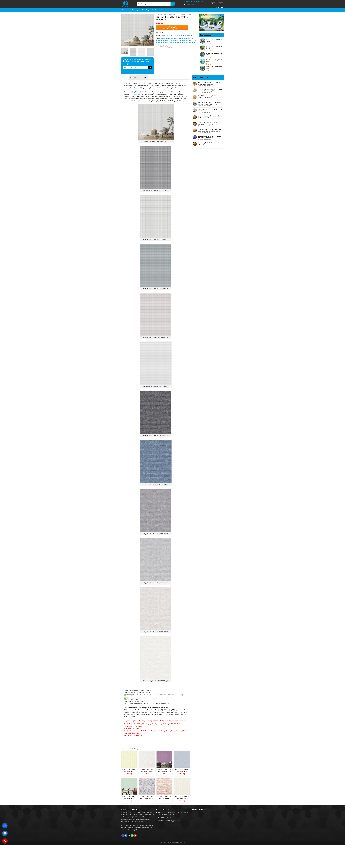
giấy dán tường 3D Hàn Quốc (168, 38)
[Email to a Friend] (164, 46)
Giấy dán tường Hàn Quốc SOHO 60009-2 (129, 770)
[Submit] (173, 4)
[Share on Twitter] (161, 46)
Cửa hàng (145, 10)
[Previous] (124, 30)
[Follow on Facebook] (122, 835)
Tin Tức (154, 10)
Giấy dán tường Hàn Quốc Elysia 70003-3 (164, 797)
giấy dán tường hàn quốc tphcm (185, 42)
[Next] (150, 30)
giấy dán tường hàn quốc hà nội (186, 40)
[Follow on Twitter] (125, 835)
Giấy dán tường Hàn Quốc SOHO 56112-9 (164, 770)
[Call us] (132, 835)
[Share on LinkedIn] (170, 46)
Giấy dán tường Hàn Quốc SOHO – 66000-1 (147, 770)
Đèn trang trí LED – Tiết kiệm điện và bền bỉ (209, 143)
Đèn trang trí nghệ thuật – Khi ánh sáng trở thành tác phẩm (210, 90)
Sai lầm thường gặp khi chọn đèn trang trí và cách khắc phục (209, 103)
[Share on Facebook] (158, 46)
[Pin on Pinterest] (167, 46)
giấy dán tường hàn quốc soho (165, 42)
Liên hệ (163, 10)
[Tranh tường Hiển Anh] (127, 4)
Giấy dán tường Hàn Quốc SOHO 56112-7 (129, 797)
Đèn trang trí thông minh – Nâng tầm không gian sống (209, 136)
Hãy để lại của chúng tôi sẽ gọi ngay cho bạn (139, 62)
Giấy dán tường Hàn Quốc (185, 38)
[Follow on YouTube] (135, 835)
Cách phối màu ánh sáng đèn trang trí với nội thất (210, 110)
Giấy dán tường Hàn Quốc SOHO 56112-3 (182, 770)
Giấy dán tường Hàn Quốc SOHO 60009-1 (182, 797)
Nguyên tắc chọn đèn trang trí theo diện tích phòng (210, 116)
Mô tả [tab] (125, 77)
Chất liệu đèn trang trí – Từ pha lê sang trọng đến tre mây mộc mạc (209, 130)
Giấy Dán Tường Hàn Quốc (171, 14)
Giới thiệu (135, 10)
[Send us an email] (129, 835)
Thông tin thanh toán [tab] (138, 77)
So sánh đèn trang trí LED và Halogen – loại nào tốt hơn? (208, 123)
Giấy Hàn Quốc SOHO (186, 14)
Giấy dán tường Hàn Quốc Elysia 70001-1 (147, 797)
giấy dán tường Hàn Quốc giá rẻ (166, 40)
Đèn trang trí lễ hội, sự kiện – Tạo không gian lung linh (209, 83)
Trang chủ (125, 10)
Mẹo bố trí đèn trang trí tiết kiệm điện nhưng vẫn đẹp (209, 96)
